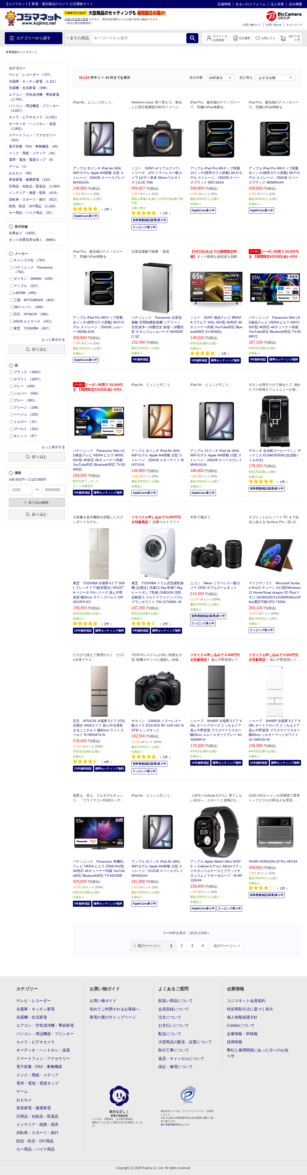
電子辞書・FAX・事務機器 (39, 1067)
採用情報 (234, 1042)
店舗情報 (224, 4)
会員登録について (173, 1009)
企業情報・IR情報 (242, 1034)
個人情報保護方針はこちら (175, 1124)
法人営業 (277, 4)
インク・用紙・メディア (37, 1075)
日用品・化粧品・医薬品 (37, 1116)
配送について (169, 1034)
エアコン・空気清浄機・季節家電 (45, 1025)
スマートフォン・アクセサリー (43, 1058)
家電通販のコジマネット (21, 52)
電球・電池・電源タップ (37, 1083)
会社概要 (295, 4)
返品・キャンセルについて (181, 1058)
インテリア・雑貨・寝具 (37, 1124)
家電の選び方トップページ (113, 1017)
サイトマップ (294, 24)
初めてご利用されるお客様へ (115, 1009)
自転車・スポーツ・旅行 (37, 1133)
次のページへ (224, 946)
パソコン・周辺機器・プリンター (45, 1034)
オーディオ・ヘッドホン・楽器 (43, 1050)
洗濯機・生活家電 (31, 1017)
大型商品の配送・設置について (185, 1042)
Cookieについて (240, 1025)
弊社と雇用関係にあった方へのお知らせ (257, 1052)
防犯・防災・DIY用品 (34, 1141)
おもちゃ (24, 1100)
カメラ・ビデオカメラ (35, 1042)
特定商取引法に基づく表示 (250, 1009)
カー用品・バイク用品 (35, 1149)
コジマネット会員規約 (246, 1001)
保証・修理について (175, 1067)
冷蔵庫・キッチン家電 (35, 1009)
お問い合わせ (274, 24)
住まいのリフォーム (251, 4)
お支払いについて (173, 1025)
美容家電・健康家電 (33, 1108)
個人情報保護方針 (242, 1017)
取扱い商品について (175, 1001)
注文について (169, 1017)
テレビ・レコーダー (33, 1001)
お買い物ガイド (251, 24)
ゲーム (22, 1091)
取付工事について (173, 1050)
